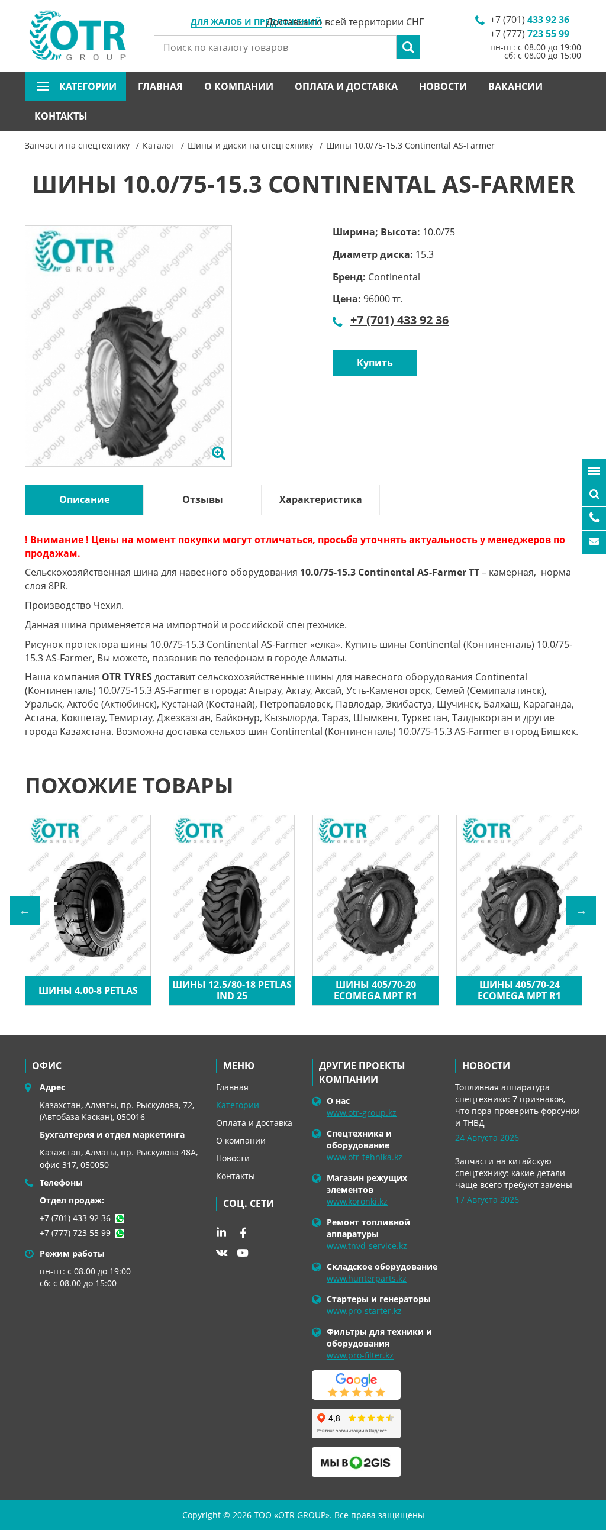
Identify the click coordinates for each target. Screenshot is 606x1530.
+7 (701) (529, 19)
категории (88, 86)
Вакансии (515, 86)
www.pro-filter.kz (360, 1355)
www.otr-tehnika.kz (364, 1157)
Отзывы (202, 499)
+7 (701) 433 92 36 (399, 320)
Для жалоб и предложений (256, 22)
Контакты (61, 115)
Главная (160, 86)
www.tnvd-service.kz (367, 1245)
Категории (237, 1105)
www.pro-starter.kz (364, 1310)
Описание (84, 499)
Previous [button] (25, 910)
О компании (238, 86)
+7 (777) (529, 33)
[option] (128, 358)
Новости (443, 86)
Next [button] (581, 910)
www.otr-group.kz (362, 1112)
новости (486, 1065)
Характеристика (320, 499)
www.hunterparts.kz (367, 1278)
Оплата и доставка (346, 86)
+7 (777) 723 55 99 (75, 1232)
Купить (375, 362)
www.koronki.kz (357, 1201)
